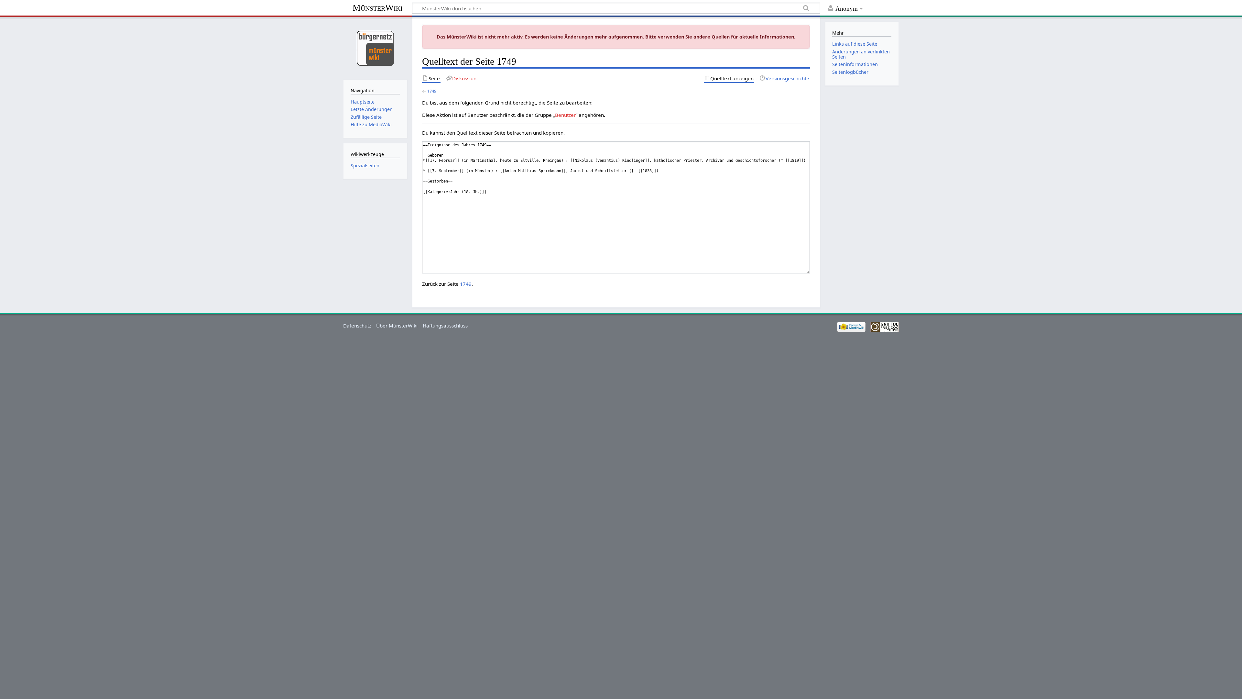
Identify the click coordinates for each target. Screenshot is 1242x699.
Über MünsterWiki (397, 325)
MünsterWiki (378, 8)
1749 (431, 91)
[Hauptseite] (375, 48)
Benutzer (565, 115)
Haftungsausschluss (445, 325)
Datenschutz (357, 325)
